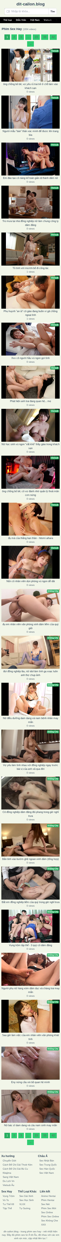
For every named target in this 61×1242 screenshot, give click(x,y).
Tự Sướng (24, 1208)
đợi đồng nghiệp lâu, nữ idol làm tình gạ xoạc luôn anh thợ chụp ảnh (30, 673)
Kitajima (7, 1172)
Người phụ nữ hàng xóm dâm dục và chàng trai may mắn (31, 990)
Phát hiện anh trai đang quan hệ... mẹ (30, 401)
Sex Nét (45, 1204)
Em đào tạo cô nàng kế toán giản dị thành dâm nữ (30, 177)
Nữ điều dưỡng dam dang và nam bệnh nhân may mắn (30, 720)
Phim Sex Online (50, 1216)
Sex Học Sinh (26, 1200)
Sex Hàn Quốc (47, 1168)
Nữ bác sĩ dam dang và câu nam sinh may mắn (30, 1125)
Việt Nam (35, 20)
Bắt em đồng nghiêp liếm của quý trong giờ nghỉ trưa (30, 902)
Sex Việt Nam (46, 1172)
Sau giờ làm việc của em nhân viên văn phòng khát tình (30, 1037)
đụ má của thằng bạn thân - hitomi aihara (30, 538)
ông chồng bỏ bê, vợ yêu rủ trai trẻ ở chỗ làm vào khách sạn (30, 86)
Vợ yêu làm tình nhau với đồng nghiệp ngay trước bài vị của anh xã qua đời (30, 767)
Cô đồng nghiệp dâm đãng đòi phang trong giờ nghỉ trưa (31, 814)
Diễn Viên (21, 20)
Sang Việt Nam (11, 1177)
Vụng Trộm (9, 1196)
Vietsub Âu (8, 1185)
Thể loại (7, 20)
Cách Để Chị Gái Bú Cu (15, 1168)
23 (36, 37)
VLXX (22, 1204)
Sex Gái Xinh (26, 1196)
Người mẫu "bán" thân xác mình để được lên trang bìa (30, 133)
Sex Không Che (49, 1220)
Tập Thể (7, 1208)
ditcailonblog (30, 4)
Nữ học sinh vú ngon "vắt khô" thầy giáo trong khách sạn (30, 446)
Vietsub (48, 20)
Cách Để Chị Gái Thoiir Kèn (17, 1164)
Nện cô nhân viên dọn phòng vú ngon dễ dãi (30, 581)
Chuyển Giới (9, 1160)
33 (44, 37)
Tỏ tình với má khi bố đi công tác (31, 268)
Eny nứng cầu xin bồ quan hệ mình (30, 1082)
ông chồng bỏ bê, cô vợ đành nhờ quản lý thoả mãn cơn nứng (30, 493)
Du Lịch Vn (8, 1181)
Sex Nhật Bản (46, 1160)
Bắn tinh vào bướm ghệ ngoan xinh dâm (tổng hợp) (30, 859)
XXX (43, 1224)
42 (53, 37)
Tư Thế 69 (8, 1204)
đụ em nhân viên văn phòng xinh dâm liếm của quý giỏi (31, 626)
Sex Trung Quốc (48, 1164)
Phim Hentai (47, 1200)
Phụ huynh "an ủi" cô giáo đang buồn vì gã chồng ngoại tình (30, 313)
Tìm (52, 11)
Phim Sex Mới (48, 1208)
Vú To (6, 1200)
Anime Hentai (48, 1196)
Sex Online (47, 1212)
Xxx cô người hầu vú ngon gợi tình (30, 358)
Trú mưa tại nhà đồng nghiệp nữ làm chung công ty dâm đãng (30, 223)
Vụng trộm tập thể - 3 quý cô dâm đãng (30, 945)
